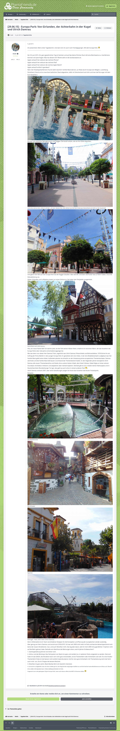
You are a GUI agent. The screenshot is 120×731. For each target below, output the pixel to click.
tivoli (11, 35)
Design (15, 728)
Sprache (8, 728)
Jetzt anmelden (86, 699)
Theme (78, 728)
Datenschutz (23, 728)
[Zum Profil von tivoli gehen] (8, 35)
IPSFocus (84, 728)
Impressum (38, 728)
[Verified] (17, 54)
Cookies (31, 728)
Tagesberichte (27, 35)
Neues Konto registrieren (33, 699)
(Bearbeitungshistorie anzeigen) (56, 686)
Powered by (107, 728)
